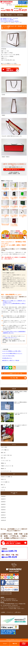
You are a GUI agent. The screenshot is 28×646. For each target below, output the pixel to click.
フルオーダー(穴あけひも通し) (8, 355)
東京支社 (2, 602)
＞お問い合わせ (17, 612)
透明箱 (2, 463)
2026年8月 (3, 496)
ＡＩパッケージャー (5, 471)
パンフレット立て (4, 460)
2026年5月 (3, 504)
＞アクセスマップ (9, 612)
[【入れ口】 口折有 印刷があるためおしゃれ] (14, 126)
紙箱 (2, 452)
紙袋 (2, 457)
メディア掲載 (4, 449)
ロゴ (2, 489)
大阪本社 (2, 597)
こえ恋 (2, 487)
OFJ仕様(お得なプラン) (7, 358)
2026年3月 (3, 509)
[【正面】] (14, 84)
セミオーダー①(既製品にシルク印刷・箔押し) (11, 351)
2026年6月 (3, 501)
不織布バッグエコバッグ (6, 465)
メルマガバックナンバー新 (6, 592)
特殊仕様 (17, 360)
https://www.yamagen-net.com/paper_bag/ (11, 64)
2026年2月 (3, 512)
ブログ (2, 447)
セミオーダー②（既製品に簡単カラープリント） (12, 353)
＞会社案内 (3, 612)
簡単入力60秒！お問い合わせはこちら (12, 169)
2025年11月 (3, 520)
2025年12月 (3, 517)
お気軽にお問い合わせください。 (11, 337)
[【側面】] (14, 105)
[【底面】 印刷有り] (14, 147)
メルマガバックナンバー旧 (6, 593)
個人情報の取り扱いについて (21, 6)
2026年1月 (3, 515)
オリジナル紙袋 (4, 481)
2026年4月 (3, 507)
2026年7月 (3, 499)
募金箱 (2, 468)
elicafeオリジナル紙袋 (5, 476)
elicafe (2, 479)
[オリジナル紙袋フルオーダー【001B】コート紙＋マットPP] (13, 39)
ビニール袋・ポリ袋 (5, 455)
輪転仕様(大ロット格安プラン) (8, 360)
